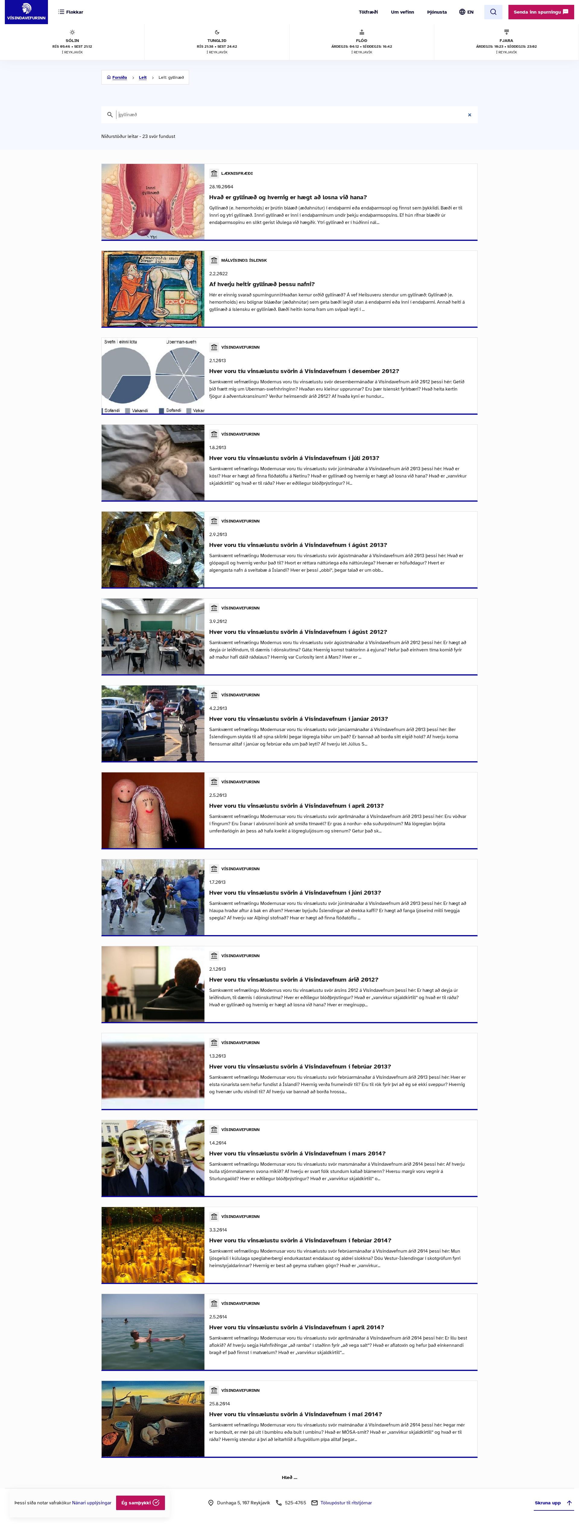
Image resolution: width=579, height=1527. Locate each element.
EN (470, 12)
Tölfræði (368, 12)
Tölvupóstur (346, 1503)
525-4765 (295, 1503)
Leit (143, 77)
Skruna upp (548, 1503)
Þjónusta (437, 12)
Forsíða (119, 77)
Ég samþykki (137, 1503)
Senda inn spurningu (538, 12)
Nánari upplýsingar (91, 1503)
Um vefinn (402, 12)
